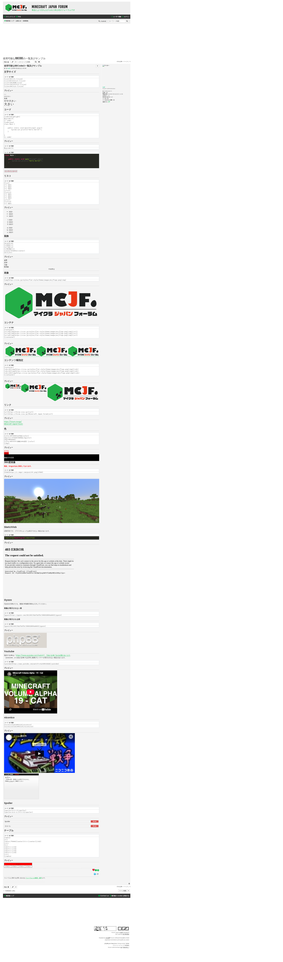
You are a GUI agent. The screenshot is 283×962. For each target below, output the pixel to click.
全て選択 (11, 77)
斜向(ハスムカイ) (124, 932)
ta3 (104, 87)
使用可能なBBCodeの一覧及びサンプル (24, 58)
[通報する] (97, 66)
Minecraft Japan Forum (13, 424)
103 (107, 92)
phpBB (107, 938)
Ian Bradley (126, 934)
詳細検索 (103, 21)
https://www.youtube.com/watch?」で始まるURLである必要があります (43, 655)
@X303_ (126, 947)
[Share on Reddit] (97, 874)
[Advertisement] (66, 39)
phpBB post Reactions (110, 943)
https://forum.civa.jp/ (13, 422)
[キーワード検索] (127, 21)
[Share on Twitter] (95, 874)
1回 (108, 98)
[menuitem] (18, 16)
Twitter (127, 943)
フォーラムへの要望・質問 (34, 878)
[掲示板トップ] (17, 7)
